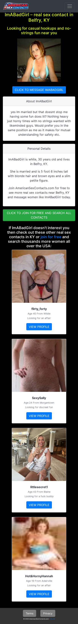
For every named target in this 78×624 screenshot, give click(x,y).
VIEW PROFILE (39, 327)
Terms (29, 613)
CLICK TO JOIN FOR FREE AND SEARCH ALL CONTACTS (39, 215)
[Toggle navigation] (69, 6)
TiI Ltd (52, 619)
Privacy (47, 613)
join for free (51, 237)
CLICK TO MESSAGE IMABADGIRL (39, 90)
